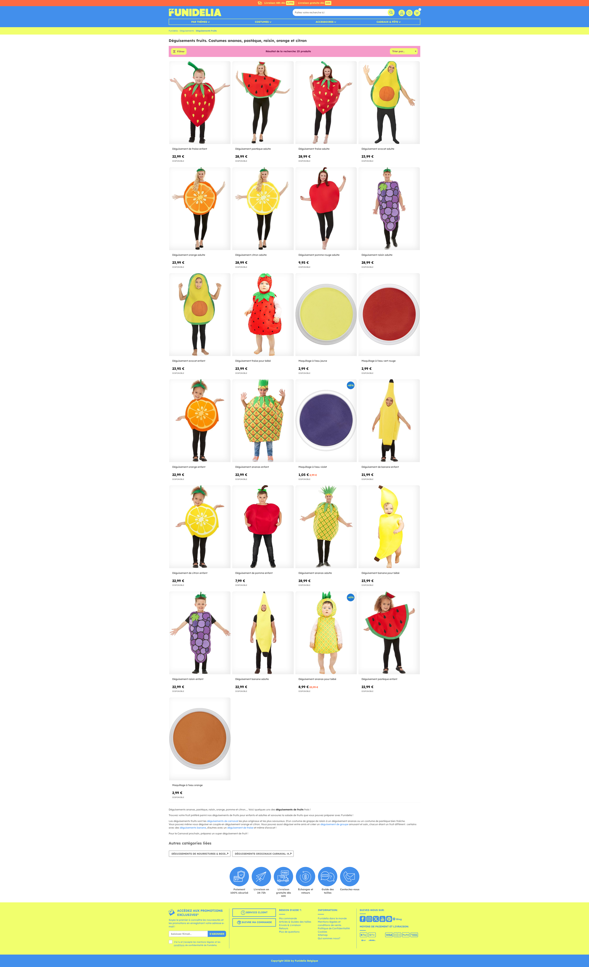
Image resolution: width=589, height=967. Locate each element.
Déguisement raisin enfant (187, 679)
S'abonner (217, 933)
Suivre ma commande (256, 922)
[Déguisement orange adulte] (200, 208)
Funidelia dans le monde (332, 918)
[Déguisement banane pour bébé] (389, 526)
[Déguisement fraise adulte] (326, 102)
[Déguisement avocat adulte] (389, 102)
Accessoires (324, 22)
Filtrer (181, 51)
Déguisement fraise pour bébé (253, 360)
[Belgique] (363, 919)
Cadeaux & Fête (387, 22)
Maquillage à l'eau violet (312, 466)
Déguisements (187, 30)
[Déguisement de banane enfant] (389, 420)
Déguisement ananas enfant (252, 466)
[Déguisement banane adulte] (263, 632)
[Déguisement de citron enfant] (200, 526)
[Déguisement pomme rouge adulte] (326, 208)
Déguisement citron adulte (251, 254)
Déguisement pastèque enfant (379, 679)
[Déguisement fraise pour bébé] (263, 314)
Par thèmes (199, 22)
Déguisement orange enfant (188, 466)
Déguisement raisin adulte (377, 254)
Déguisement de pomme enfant (254, 572)
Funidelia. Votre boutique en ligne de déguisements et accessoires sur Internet (195, 12)
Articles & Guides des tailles (295, 921)
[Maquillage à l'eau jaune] (326, 314)
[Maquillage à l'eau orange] (200, 738)
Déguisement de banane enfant (380, 466)
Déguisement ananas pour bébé (317, 679)
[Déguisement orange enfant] (200, 420)
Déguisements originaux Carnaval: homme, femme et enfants (264, 853)
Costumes (262, 22)
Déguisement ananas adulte (315, 572)
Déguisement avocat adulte (378, 148)
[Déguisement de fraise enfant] (200, 102)
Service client (256, 912)
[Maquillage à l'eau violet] (326, 420)
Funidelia (173, 30)
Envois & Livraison (290, 925)
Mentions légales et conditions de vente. (330, 923)
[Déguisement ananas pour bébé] (326, 632)
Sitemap (323, 934)
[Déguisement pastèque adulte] (263, 102)
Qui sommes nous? (329, 938)
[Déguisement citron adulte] (263, 208)
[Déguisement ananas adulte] (326, 526)
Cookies (322, 931)
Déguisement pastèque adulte (253, 148)
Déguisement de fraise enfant (189, 148)
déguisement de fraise (240, 827)
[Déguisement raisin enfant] (200, 632)
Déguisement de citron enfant (189, 572)
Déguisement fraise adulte (313, 148)
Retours (283, 928)
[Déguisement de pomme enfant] (263, 526)
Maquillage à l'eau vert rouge (379, 360)
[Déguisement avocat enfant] (200, 314)
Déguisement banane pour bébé (380, 572)
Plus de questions (289, 931)
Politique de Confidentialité (334, 928)
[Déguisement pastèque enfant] (389, 632)
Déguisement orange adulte (188, 254)
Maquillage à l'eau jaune (312, 360)
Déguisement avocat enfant (188, 360)
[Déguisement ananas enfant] (263, 420)
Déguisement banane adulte (252, 679)
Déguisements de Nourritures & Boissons (201, 853)
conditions (179, 945)
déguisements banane (193, 827)
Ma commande (288, 918)
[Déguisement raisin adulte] (389, 208)
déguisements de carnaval (222, 821)
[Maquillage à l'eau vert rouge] (389, 314)
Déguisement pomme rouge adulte (318, 254)
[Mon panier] (417, 13)
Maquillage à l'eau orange (187, 785)
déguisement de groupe (334, 824)
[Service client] (409, 13)
